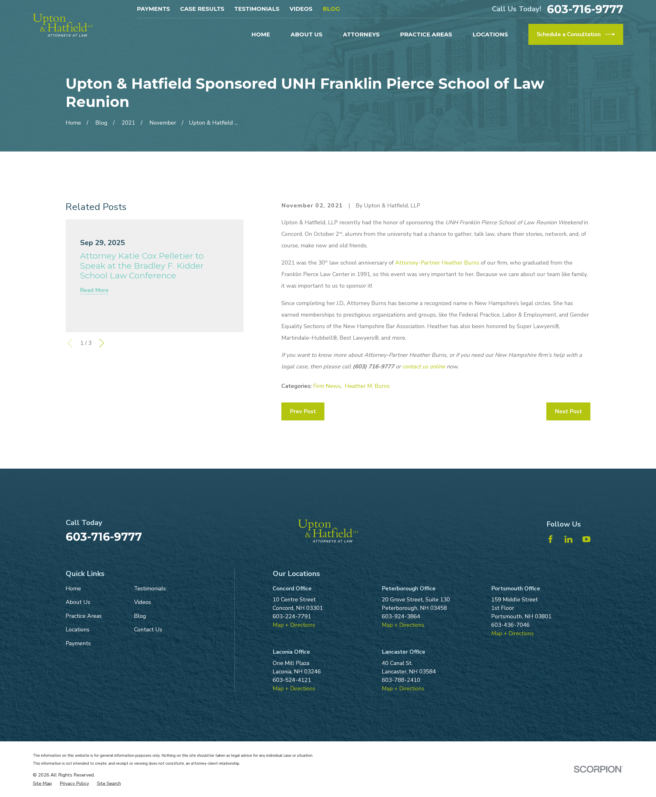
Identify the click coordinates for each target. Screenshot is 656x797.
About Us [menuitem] (306, 34)
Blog (331, 8)
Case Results (202, 8)
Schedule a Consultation (569, 34)
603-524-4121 (292, 680)
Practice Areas (84, 616)
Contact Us (148, 629)
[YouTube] (586, 539)
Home (73, 588)
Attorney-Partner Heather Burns (437, 263)
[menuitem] (42, 783)
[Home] (63, 25)
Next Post (568, 411)
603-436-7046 (510, 625)
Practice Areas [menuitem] (426, 34)
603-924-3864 (401, 616)
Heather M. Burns (367, 386)
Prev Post (303, 411)
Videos (301, 8)
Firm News (327, 386)
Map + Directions (294, 625)
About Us (78, 602)
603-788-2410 (401, 680)
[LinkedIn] (568, 539)
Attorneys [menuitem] (361, 34)
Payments (153, 8)
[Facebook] (551, 539)
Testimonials (256, 8)
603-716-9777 (585, 9)
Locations (77, 629)
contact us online (423, 366)
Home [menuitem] (260, 34)
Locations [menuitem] (490, 34)
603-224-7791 (292, 616)
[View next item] (101, 343)
